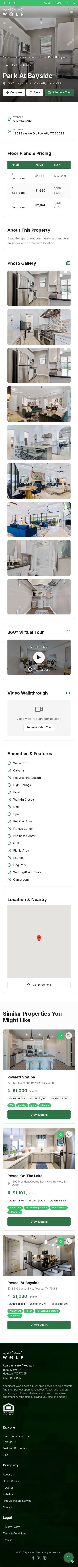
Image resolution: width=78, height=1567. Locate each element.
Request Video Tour (39, 727)
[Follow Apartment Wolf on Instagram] (14, 2)
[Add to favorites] (68, 1035)
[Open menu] (71, 11)
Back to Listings (22, 65)
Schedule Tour (61, 92)
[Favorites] (68, 2)
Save (37, 92)
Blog (5, 1454)
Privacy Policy (11, 1526)
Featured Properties (15, 1448)
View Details (39, 1114)
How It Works (11, 1481)
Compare (16, 92)
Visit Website (22, 121)
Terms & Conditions (14, 1533)
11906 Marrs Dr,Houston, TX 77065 (15, 1371)
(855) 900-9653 (12, 1377)
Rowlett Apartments (30, 57)
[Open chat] (68, 1557)
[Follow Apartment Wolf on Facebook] (4, 2)
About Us (8, 1474)
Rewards (8, 1487)
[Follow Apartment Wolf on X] (9, 2)
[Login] (73, 2)
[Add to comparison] (61, 1035)
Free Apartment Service (17, 1500)
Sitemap (8, 1540)
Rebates (8, 1494)
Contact (7, 1507)
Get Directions (42, 984)
